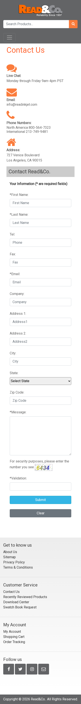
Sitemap (9, 557)
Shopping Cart (13, 637)
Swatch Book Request (20, 607)
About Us (10, 552)
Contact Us (11, 592)
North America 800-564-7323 (28, 128)
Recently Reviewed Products (25, 597)
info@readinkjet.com (21, 104)
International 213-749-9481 (27, 132)
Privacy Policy (14, 562)
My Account (12, 632)
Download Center (16, 602)
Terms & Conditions (18, 567)
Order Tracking (14, 642)
